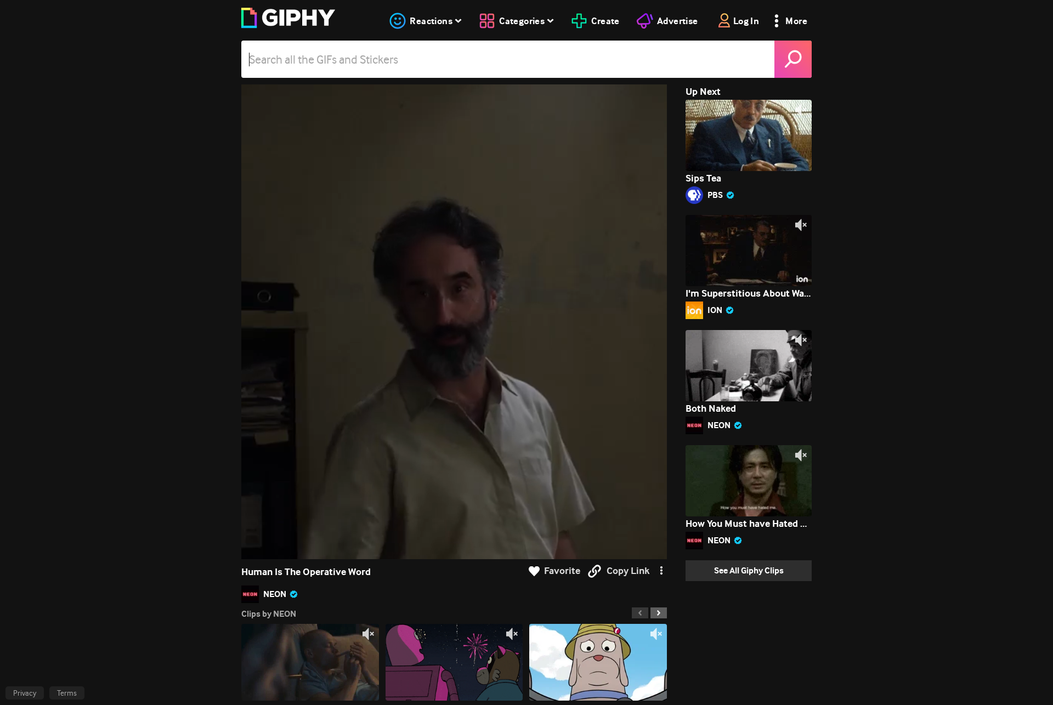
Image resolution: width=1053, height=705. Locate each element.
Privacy (24, 693)
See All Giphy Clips (749, 570)
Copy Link (628, 571)
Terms (67, 693)
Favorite (562, 571)
